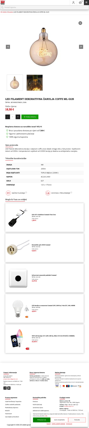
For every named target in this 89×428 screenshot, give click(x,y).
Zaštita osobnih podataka (58, 424)
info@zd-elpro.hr (69, 406)
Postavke (77, 420)
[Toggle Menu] (86, 2)
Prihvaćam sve (41, 420)
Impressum (69, 424)
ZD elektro (4, 12)
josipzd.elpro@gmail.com (10, 379)
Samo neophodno (59, 420)
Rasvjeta (10, 12)
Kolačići (49, 424)
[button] (81, 47)
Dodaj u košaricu (31, 117)
